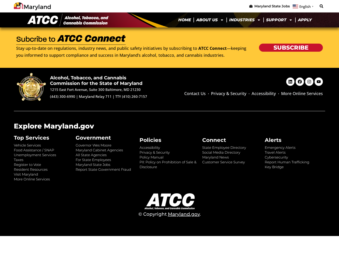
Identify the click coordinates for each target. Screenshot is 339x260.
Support (276, 20)
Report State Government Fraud (103, 169)
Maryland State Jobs (93, 164)
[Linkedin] (290, 82)
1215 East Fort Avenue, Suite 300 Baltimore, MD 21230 (95, 89)
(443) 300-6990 (62, 96)
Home (184, 20)
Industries (242, 20)
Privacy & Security (228, 93)
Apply (305, 20)
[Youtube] (319, 82)
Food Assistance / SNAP (34, 150)
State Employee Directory (224, 147)
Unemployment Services (35, 155)
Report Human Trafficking (287, 162)
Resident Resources (31, 169)
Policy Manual (152, 157)
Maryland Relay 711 (96, 96)
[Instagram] (309, 82)
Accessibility (264, 93)
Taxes (18, 160)
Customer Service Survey (223, 162)
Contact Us (195, 93)
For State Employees (93, 160)
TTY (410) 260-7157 (131, 96)
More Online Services (302, 93)
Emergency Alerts (280, 147)
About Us (207, 20)
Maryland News (215, 157)
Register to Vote (27, 164)
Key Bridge (274, 167)
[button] (321, 6)
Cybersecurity (276, 157)
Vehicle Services (27, 145)
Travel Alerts (275, 152)
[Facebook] (300, 82)
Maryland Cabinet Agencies (99, 150)
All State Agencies (91, 155)
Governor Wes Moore (93, 145)
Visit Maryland (26, 174)
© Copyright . (169, 214)
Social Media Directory (221, 152)
